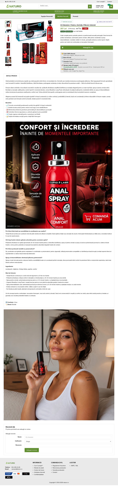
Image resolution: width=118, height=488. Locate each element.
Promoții (75, 16)
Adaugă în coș (88, 47)
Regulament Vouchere (59, 465)
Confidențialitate (39, 474)
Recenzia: (19, 445)
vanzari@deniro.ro (17, 469)
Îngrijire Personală (47, 16)
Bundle (14, 304)
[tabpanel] (35, 43)
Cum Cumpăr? (38, 465)
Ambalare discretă (39, 472)
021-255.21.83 (11, 1)
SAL (77, 465)
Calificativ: (18, 441)
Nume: (20, 437)
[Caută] (90, 6)
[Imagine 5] (8, 52)
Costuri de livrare (39, 470)
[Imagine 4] (8, 45)
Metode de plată (39, 468)
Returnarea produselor (59, 468)
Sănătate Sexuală (62, 16)
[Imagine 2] (8, 31)
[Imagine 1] (8, 24)
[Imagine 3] (8, 38)
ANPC (73, 465)
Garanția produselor (58, 470)
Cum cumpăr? (101, 1)
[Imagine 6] (8, 60)
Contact (109, 1)
